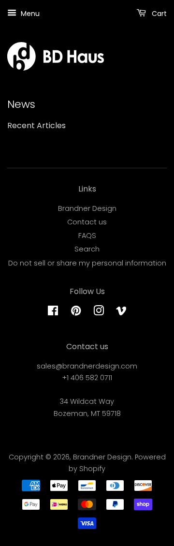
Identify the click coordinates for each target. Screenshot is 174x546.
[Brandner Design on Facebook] (52, 312)
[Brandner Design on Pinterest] (76, 312)
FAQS (87, 235)
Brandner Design (87, 208)
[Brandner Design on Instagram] (98, 312)
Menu (29, 13)
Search (87, 249)
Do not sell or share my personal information (87, 263)
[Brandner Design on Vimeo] (121, 312)
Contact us (87, 222)
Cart (158, 13)
